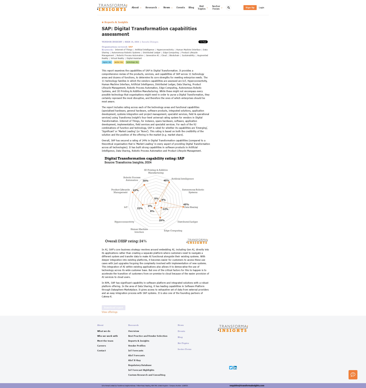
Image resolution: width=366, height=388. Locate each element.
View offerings (110, 312)
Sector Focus (185, 349)
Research (151, 7)
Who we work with (107, 336)
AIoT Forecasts (136, 355)
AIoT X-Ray (134, 360)
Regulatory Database (140, 365)
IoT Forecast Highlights (141, 370)
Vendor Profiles (137, 345)
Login (261, 7)
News (166, 7)
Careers (101, 345)
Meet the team (105, 341)
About (135, 7)
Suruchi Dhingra (150, 42)
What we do (103, 331)
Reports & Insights (138, 341)
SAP (131, 46)
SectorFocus (216, 8)
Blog (191, 7)
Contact (101, 350)
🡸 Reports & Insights (115, 22)
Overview (133, 331)
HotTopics (202, 8)
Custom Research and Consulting (146, 375)
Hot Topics (183, 343)
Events (181, 7)
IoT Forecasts (135, 350)
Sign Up (250, 7)
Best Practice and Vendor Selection (147, 336)
